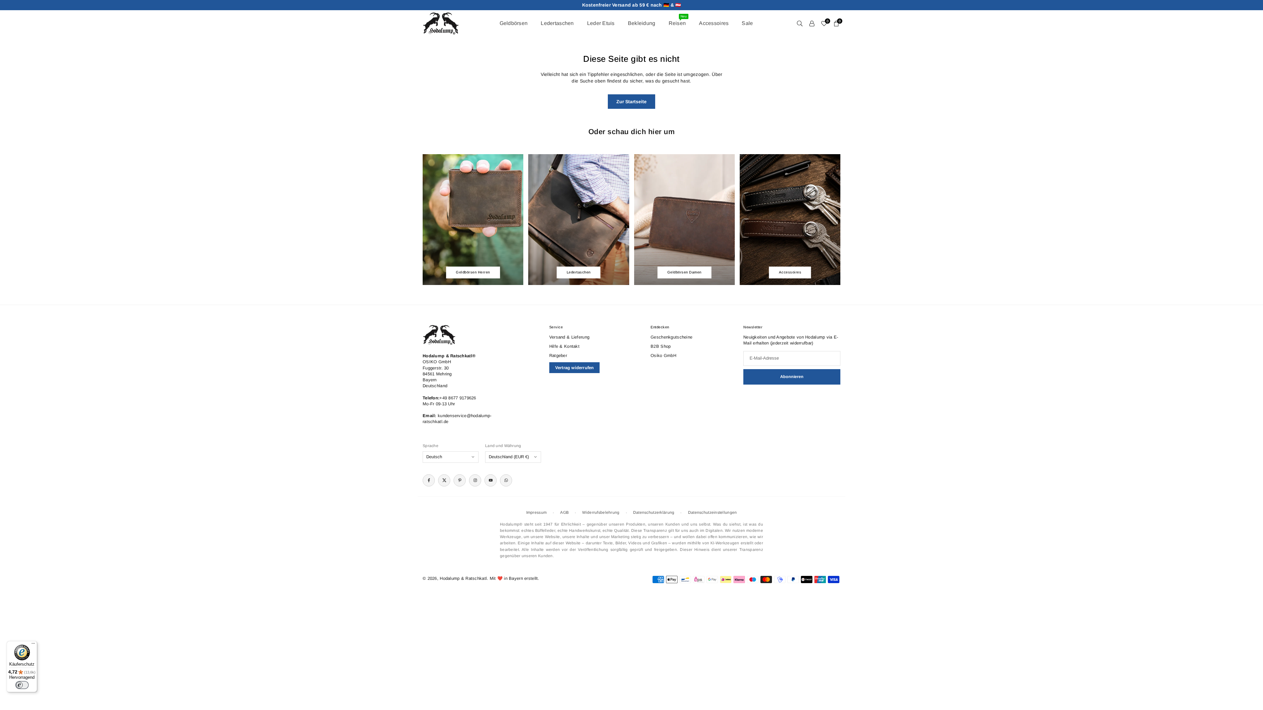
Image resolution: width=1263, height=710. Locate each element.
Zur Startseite (631, 101)
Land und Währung (503, 445)
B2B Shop (661, 346)
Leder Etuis (601, 23)
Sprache (430, 445)
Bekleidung (642, 23)
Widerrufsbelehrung (600, 512)
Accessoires (714, 23)
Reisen (678, 20)
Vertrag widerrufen (574, 367)
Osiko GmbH (663, 355)
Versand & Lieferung (569, 337)
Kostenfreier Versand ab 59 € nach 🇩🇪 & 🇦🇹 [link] (631, 5)
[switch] (22, 685)
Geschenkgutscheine (671, 337)
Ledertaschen (557, 23)
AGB (564, 512)
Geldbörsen (514, 23)
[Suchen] (800, 23)
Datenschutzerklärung (654, 512)
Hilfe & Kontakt (564, 346)
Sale (747, 23)
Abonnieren (792, 376)
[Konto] (812, 23)
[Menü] (33, 645)
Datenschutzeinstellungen (712, 512)
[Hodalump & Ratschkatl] (441, 23)
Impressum (536, 512)
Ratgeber (558, 355)
